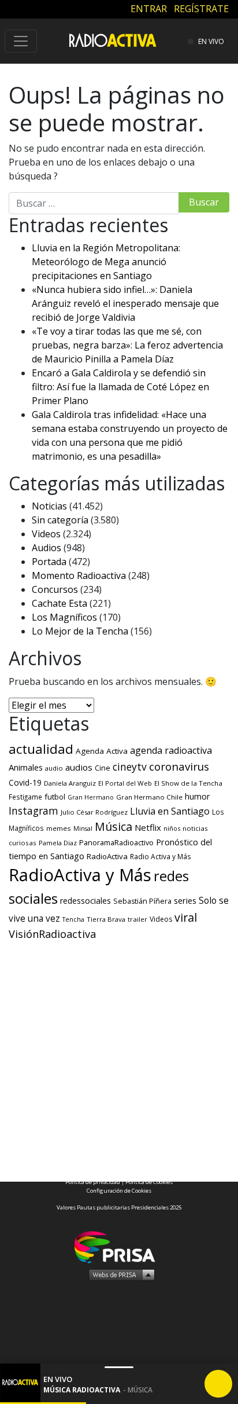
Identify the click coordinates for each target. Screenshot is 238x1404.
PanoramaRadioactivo (116, 843)
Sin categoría (60, 520)
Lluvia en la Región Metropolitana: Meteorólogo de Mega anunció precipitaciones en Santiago (106, 261)
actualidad (41, 749)
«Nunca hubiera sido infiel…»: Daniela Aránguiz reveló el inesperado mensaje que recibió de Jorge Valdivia (125, 303)
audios (78, 767)
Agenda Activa (102, 751)
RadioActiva (107, 856)
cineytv (130, 767)
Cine (102, 768)
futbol (54, 796)
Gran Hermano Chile (149, 797)
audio (54, 768)
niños (171, 828)
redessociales (85, 900)
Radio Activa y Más (160, 856)
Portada (49, 561)
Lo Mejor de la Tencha (80, 631)
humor (197, 796)
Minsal (82, 828)
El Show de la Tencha (188, 783)
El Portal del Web (125, 783)
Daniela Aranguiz (70, 783)
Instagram (33, 811)
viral (185, 917)
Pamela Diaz (58, 842)
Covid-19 (25, 782)
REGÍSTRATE (201, 8)
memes (58, 828)
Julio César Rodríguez (94, 812)
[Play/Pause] (218, 1384)
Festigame (25, 796)
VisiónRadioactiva (52, 934)
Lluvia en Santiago (170, 811)
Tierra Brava (106, 919)
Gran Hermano (91, 797)
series (185, 900)
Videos (46, 533)
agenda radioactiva (171, 750)
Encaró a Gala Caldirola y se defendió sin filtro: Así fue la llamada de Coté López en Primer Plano (120, 386)
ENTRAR (149, 8)
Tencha (73, 919)
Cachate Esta (59, 603)
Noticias (49, 506)
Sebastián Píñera (142, 901)
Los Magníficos (64, 617)
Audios (46, 547)
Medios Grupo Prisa (119, 1274)
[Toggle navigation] (21, 41)
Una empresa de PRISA (119, 1246)
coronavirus (179, 766)
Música (113, 826)
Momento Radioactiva (79, 575)
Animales (26, 767)
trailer (137, 919)
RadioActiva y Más (80, 874)
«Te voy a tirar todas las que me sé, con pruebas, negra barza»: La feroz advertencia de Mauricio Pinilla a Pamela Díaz (127, 345)
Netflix (148, 827)
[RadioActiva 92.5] (113, 39)
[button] (43, 1403)
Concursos (55, 589)
